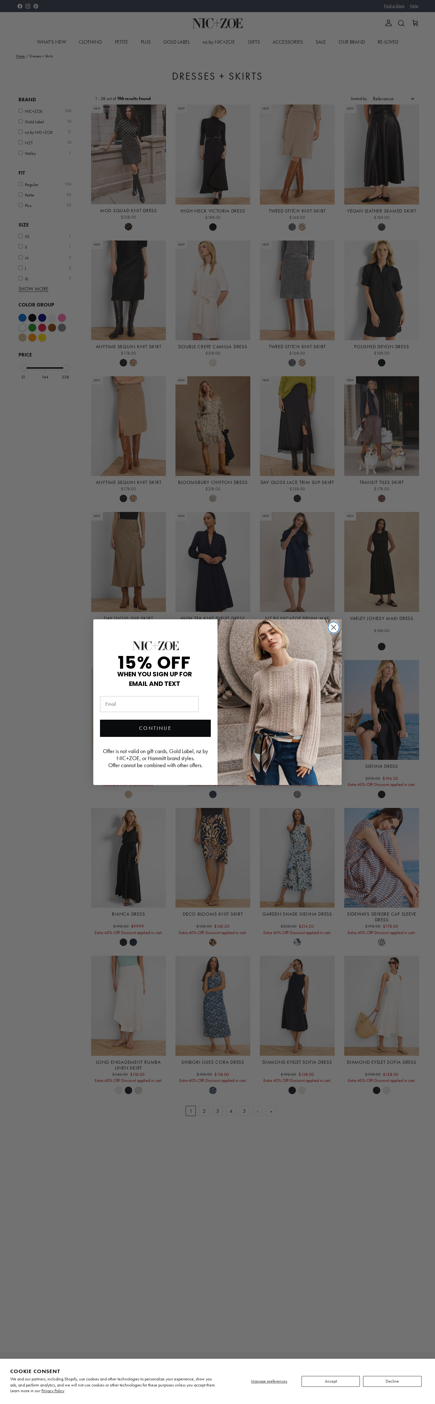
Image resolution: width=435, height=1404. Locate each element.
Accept (331, 1381)
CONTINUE (155, 728)
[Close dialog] (333, 627)
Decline (392, 1381)
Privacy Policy (52, 1390)
